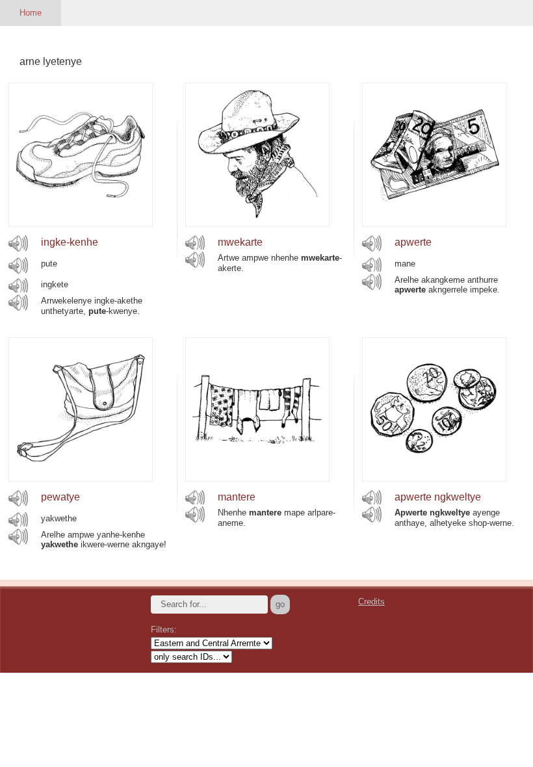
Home (31, 13)
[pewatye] (80, 478)
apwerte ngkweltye (438, 496)
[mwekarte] (257, 223)
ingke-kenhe (69, 242)
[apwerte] (434, 223)
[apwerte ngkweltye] (434, 478)
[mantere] (257, 478)
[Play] (18, 243)
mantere (236, 496)
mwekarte (240, 242)
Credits (371, 601)
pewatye (60, 496)
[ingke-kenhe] (80, 223)
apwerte (413, 242)
